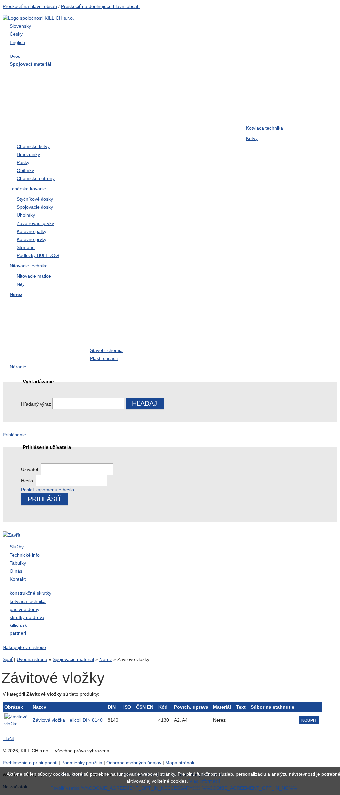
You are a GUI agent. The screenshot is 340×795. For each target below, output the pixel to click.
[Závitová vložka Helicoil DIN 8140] (16, 720)
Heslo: (28, 480)
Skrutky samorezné (112, 88)
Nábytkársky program (193, 75)
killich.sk (18, 625)
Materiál (222, 707)
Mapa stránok (179, 762)
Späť (8, 659)
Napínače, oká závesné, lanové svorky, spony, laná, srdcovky (121, 123)
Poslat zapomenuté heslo (47, 489)
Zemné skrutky (263, 102)
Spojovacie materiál (73, 659)
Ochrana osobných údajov (133, 762)
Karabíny (256, 319)
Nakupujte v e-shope (24, 647)
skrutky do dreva (27, 617)
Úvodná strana (32, 659)
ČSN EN (144, 707)
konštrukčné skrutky (30, 593)
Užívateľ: (31, 469)
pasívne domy (24, 609)
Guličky (99, 332)
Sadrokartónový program (275, 75)
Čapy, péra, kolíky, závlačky (44, 332)
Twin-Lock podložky (191, 115)
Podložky (23, 102)
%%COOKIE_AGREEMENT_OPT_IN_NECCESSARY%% (140, 788)
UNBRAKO (259, 115)
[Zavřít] (11, 535)
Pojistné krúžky (30, 115)
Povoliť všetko (65, 788)
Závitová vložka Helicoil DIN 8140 (68, 720)
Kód (163, 707)
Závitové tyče (183, 88)
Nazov (39, 707)
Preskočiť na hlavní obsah (30, 6)
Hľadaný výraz (36, 404)
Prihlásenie (14, 434)
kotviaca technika (28, 601)
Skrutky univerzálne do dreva (46, 305)
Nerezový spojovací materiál (201, 129)
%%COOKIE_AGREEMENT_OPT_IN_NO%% (249, 788)
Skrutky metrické (31, 88)
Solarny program (31, 351)
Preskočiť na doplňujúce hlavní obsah (100, 6)
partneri (18, 633)
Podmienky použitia (81, 762)
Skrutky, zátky (106, 305)
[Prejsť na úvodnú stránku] (38, 18)
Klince (97, 102)
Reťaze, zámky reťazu (194, 332)
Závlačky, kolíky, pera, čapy (200, 102)
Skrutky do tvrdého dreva (119, 75)
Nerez (105, 659)
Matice (254, 88)
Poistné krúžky (185, 319)
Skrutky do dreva (31, 75)
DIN (112, 707)
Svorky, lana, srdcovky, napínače (272, 336)
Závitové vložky (108, 319)
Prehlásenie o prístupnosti (30, 762)
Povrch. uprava (191, 707)
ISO (127, 707)
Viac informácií (204, 781)
